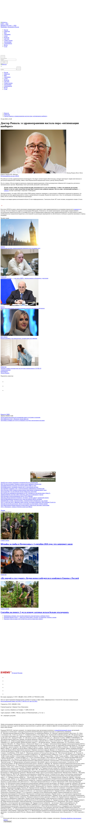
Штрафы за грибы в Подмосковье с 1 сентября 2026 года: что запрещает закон (37, 544)
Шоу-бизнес (4, 337)
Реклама (20, 673)
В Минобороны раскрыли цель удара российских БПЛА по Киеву (21, 499)
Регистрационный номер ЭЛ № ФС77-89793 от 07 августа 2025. (19, 701)
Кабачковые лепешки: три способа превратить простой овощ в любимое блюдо (26, 616)
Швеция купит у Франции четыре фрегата (14, 419)
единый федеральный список (63, 730)
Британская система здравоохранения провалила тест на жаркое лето (20, 248)
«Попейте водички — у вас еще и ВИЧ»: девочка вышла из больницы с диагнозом (24, 278)
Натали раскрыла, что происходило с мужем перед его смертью (19, 338)
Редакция (14, 673)
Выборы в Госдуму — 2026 (8, 25)
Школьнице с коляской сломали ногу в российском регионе (19, 487)
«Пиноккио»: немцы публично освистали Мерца (16, 506)
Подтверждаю (7, 821)
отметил (6, 190)
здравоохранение (5, 370)
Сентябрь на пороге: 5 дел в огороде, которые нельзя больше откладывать (35, 612)
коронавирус (4, 371)
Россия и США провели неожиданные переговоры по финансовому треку (24, 490)
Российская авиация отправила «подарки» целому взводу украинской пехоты (25, 497)
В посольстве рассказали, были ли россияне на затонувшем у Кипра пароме (24, 503)
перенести (77, 209)
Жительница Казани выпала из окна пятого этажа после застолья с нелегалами (25, 505)
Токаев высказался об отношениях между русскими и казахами (20, 417)
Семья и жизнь (5, 540)
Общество (3, 276)
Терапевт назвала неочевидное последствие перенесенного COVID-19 (21, 368)
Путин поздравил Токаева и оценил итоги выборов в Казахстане (21, 484)
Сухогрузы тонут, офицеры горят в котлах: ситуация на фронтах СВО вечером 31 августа (28, 502)
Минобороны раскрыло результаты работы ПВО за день (18, 485)
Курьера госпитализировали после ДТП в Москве (17, 496)
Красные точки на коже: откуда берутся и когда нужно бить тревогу (23, 619)
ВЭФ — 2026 (4, 24)
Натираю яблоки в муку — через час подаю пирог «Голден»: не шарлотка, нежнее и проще (30, 617)
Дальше (3, 510)
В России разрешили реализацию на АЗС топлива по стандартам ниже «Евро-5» (25, 493)
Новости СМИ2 (5, 414)
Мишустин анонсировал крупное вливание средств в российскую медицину (23, 308)
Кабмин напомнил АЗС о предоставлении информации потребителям (22, 488)
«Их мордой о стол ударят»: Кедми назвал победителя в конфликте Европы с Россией (40, 578)
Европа (3, 246)
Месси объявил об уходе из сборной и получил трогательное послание (23, 420)
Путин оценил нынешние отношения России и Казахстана (19, 482)
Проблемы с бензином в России (10, 27)
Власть (3, 307)
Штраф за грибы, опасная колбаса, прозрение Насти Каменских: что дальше (24, 500)
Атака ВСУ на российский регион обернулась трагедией (19, 491)
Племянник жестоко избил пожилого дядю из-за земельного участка (22, 494)
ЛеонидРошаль (5, 373)
